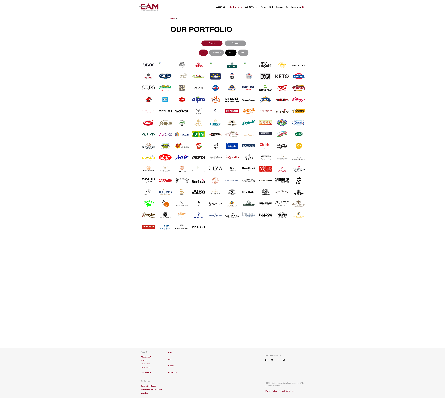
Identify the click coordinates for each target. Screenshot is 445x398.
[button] (211, 43)
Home (172, 18)
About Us (144, 352)
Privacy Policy (271, 391)
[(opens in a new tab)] (148, 65)
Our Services (145, 381)
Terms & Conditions (286, 391)
